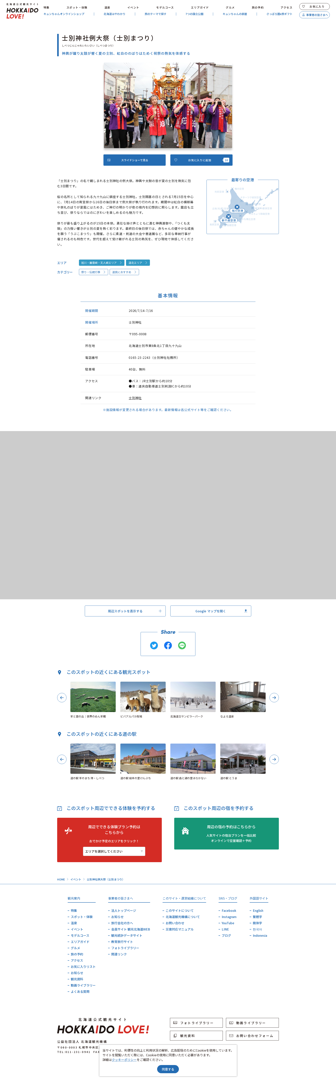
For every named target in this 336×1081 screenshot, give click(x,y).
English (258, 910)
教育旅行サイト (122, 941)
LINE (225, 929)
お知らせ (77, 972)
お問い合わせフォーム (255, 1035)
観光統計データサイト (126, 935)
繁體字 (257, 916)
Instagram (229, 916)
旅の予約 (258, 7)
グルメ (230, 7)
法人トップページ (123, 910)
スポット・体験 (77, 7)
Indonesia (260, 935)
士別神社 (135, 397)
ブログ (226, 935)
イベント (133, 7)
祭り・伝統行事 (90, 272)
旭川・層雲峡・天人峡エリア (99, 263)
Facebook (229, 910)
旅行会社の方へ (122, 922)
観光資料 (77, 979)
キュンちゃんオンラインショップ (64, 14)
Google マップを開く (210, 611)
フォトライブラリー (125, 947)
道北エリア (135, 263)
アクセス (286, 7)
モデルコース (165, 7)
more (74, 683)
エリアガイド (200, 7)
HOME (61, 879)
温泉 (107, 7)
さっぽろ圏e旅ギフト (279, 14)
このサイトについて (180, 910)
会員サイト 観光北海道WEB (130, 929)
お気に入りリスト (83, 966)
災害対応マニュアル (180, 929)
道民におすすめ (121, 272)
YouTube (228, 922)
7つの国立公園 (194, 14)
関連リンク (119, 954)
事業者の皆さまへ (317, 15)
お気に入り (317, 6)
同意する (168, 1069)
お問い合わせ (175, 922)
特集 (47, 7)
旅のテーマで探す (155, 14)
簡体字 (257, 922)
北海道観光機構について (183, 916)
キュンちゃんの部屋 (235, 14)
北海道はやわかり (114, 14)
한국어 (257, 929)
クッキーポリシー (124, 1059)
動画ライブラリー (83, 985)
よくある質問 (80, 991)
